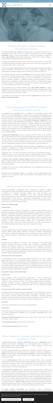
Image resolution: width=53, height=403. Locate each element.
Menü (50, 5)
